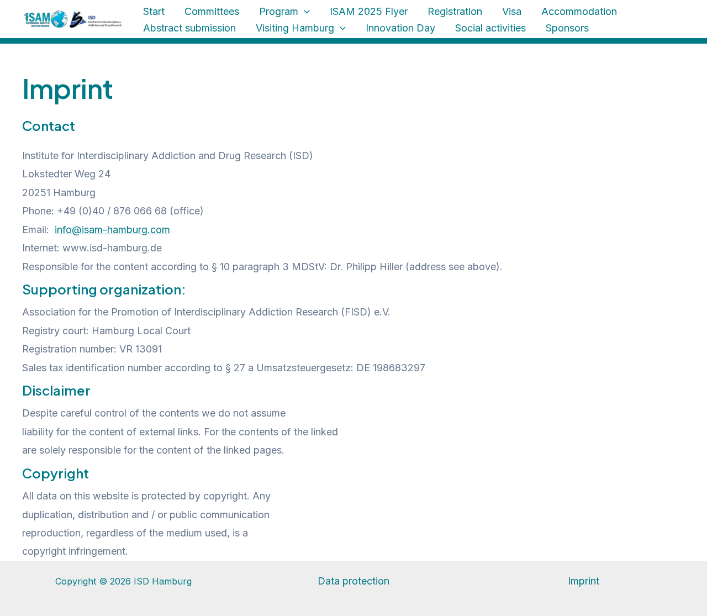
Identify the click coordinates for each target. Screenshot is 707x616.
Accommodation (579, 11)
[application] (304, 11)
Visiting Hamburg (295, 28)
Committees (211, 11)
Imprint (583, 581)
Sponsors (567, 28)
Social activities (490, 28)
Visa (511, 11)
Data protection (353, 581)
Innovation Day (400, 28)
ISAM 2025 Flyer (369, 11)
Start (154, 11)
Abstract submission (189, 28)
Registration (455, 11)
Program (278, 11)
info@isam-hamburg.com (112, 229)
